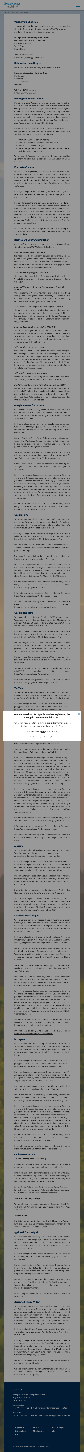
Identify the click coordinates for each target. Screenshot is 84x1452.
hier (43, 731)
